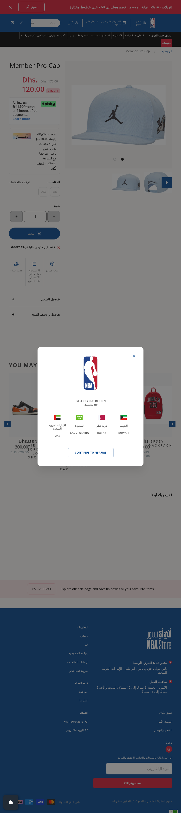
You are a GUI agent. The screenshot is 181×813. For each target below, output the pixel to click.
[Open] (10, 802)
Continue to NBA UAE (90, 452)
